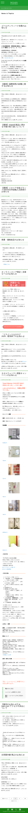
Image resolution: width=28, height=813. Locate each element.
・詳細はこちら (6, 264)
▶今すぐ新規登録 (7, 569)
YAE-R (4, 496)
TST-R (4, 478)
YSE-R (4, 514)
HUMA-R (5, 442)
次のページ (14, 800)
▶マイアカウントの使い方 (9, 567)
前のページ (5, 798)
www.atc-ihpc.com (9, 57)
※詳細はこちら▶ (7, 654)
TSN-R (4, 460)
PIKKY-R (5, 550)
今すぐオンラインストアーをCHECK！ (13, 326)
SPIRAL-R (5, 532)
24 (25, 799)
